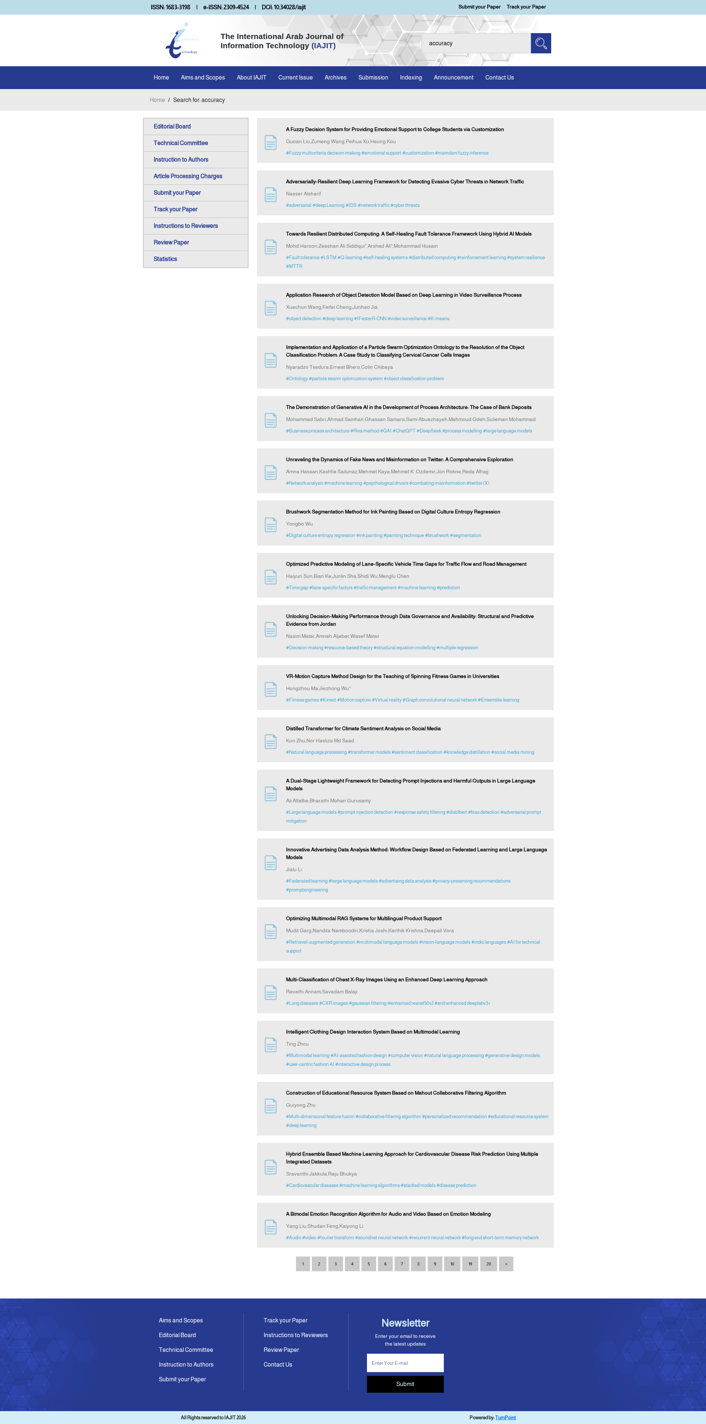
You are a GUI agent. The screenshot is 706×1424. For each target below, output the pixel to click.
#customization (418, 153)
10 (452, 1263)
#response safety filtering (419, 812)
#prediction (448, 587)
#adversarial (298, 205)
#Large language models (311, 812)
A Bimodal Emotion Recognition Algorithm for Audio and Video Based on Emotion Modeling (388, 1214)
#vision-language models (444, 942)
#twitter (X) (478, 483)
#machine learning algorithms (369, 1185)
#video (309, 1237)
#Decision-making (304, 647)
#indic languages (488, 942)
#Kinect (328, 700)
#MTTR (294, 266)
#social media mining (512, 752)
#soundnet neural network (381, 1237)
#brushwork (437, 535)
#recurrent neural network (435, 1237)
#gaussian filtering (367, 1003)
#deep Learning (329, 205)
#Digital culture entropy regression (320, 535)
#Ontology (297, 378)
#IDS (351, 205)
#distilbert (456, 812)
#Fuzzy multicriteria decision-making (323, 153)
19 (470, 1263)
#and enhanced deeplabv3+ (463, 1003)
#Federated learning (307, 881)
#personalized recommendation (454, 1116)
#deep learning (337, 318)
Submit (405, 1384)
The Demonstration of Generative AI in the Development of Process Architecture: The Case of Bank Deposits (409, 407)
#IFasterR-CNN (370, 318)
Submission (373, 77)
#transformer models (369, 752)
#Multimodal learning (307, 1055)
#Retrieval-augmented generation (320, 942)
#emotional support (381, 153)
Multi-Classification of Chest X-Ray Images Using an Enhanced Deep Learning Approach (387, 979)
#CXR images (333, 1003)
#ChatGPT (404, 431)
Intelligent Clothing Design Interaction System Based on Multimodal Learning (373, 1032)
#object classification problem (414, 378)
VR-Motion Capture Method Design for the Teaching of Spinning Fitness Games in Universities (392, 676)
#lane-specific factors (331, 587)
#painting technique (404, 535)
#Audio (293, 1237)
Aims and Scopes (203, 77)
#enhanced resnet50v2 (411, 1003)
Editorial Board (172, 126)
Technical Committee (181, 143)
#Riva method (364, 431)
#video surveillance (407, 318)
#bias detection (483, 812)
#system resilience (526, 257)
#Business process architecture (317, 431)
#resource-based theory (348, 647)
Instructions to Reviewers (186, 226)
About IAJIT (252, 77)
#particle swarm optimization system (346, 378)
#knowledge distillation (466, 752)
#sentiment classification (417, 752)
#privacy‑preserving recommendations (471, 881)
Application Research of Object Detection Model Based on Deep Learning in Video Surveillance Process (404, 295)
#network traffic (373, 205)
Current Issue (295, 77)
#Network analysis (304, 483)
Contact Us (499, 77)
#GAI (386, 431)
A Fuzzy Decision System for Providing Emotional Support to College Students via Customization (395, 129)
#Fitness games (302, 700)
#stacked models (418, 1185)
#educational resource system (518, 1116)
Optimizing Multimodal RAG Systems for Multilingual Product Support (364, 918)
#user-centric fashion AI (310, 1064)
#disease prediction (456, 1185)
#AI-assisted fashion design (359, 1055)
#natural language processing (454, 1055)
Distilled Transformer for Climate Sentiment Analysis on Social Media (363, 728)
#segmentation (465, 535)
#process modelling (462, 431)
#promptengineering (307, 890)
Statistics (165, 259)
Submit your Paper (480, 7)
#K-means (438, 318)
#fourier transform (335, 1237)
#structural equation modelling (404, 647)
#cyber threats (405, 205)
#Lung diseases (302, 1003)
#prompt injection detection (365, 812)
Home (161, 77)
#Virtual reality (387, 700)
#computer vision (405, 1055)
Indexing (411, 77)
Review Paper (171, 242)
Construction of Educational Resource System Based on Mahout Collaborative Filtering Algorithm (396, 1093)
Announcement (454, 77)
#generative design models (512, 1055)
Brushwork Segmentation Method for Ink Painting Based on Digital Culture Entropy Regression (393, 512)
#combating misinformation (437, 483)
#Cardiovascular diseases (312, 1185)
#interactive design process (363, 1064)
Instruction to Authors (181, 159)
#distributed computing (432, 257)
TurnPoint (505, 1417)
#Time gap (297, 587)
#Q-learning (350, 257)
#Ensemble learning (498, 700)
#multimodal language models (387, 942)
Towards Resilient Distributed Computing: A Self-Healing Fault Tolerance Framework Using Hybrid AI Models (409, 234)
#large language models (507, 431)
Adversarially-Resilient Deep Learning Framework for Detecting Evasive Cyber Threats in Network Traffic (405, 181)
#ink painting (369, 535)
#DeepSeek (429, 431)
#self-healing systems (385, 257)
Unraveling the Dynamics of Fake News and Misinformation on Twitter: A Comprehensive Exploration (399, 459)
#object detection (303, 318)
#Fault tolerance (303, 257)
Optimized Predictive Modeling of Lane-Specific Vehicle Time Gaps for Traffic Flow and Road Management (406, 564)
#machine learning (343, 483)
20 (488, 1263)
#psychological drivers (385, 483)
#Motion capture (354, 700)
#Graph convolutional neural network (440, 700)
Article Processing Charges (188, 176)
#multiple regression (457, 647)
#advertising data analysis (405, 881)
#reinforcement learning (481, 257)
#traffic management (375, 587)
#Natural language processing (316, 752)
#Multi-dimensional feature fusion (320, 1116)
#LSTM (328, 257)
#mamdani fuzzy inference (462, 153)
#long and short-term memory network (500, 1237)
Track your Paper (526, 7)
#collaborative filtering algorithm (388, 1116)
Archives (336, 77)
